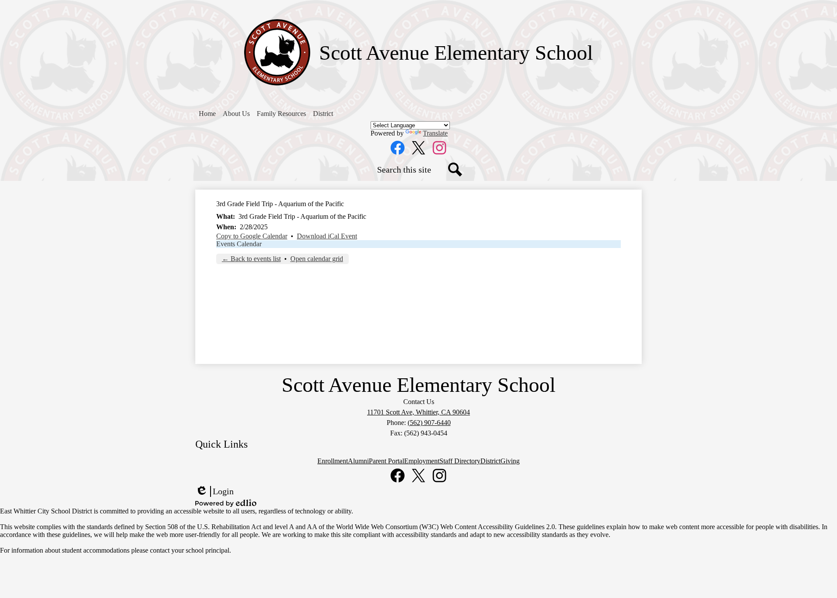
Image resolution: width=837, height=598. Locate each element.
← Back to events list (251, 258)
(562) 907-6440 (429, 422)
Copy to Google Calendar (251, 236)
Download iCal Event (327, 236)
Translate (435, 133)
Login (214, 491)
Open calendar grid (316, 258)
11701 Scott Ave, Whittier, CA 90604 (418, 412)
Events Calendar (239, 244)
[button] (236, 113)
